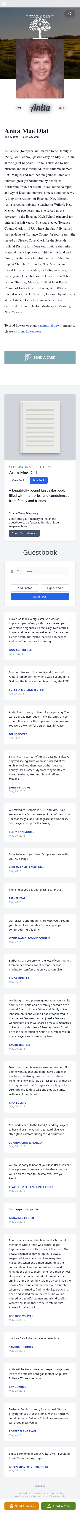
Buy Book (38, 480)
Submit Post (40, 596)
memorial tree (49, 325)
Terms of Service (50, 1496)
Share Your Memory (24, 533)
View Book (18, 480)
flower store (33, 331)
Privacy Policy (29, 1496)
